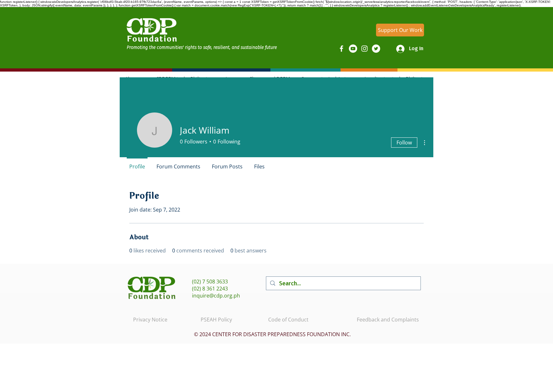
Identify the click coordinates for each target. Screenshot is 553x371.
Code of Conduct (288, 319)
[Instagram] (364, 48)
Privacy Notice (150, 319)
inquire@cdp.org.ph (216, 295)
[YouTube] (353, 48)
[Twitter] (376, 48)
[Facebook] (341, 48)
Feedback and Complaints (388, 319)
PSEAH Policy (216, 319)
